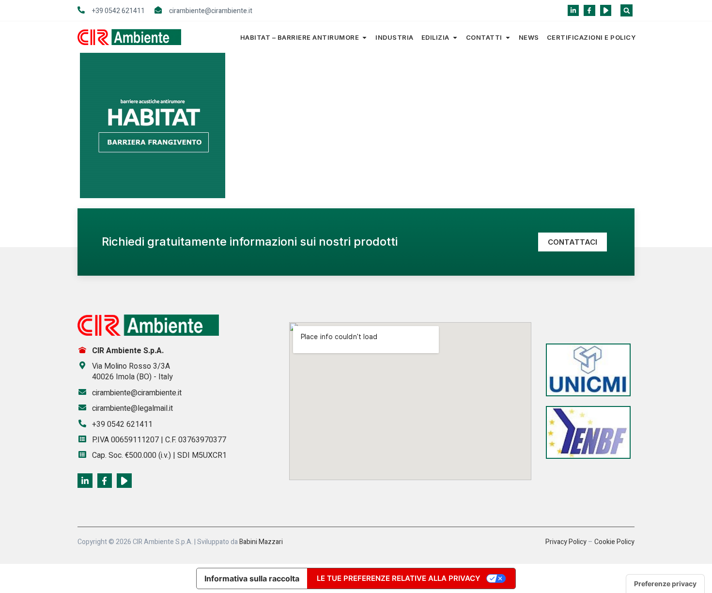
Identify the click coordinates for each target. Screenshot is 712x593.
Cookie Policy (614, 542)
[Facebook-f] (589, 10)
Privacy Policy (566, 542)
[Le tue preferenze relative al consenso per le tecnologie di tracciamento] (665, 584)
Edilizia (435, 37)
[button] (627, 10)
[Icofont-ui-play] (605, 10)
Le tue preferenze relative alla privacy (398, 578)
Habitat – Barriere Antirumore (299, 37)
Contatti (484, 37)
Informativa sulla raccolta (251, 578)
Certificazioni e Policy (591, 37)
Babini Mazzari (261, 542)
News (529, 37)
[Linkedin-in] (573, 10)
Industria (394, 37)
